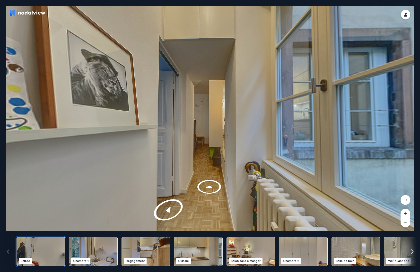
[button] (405, 14)
